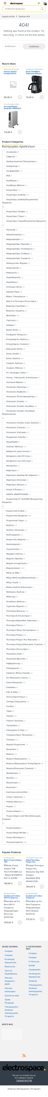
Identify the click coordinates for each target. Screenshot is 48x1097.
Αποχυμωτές (11, 272)
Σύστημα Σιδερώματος (16, 701)
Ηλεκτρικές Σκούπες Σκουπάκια (20, 406)
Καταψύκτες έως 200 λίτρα (18, 461)
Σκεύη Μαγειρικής (14, 682)
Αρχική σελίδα (8, 16)
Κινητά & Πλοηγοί (14, 489)
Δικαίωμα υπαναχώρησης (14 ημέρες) (24, 1089)
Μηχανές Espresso (14, 558)
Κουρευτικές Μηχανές (16, 539)
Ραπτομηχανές (12, 668)
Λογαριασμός (34, 969)
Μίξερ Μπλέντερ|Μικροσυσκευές (21, 578)
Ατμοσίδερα (11, 282)
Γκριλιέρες (11, 320)
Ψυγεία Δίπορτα (13, 811)
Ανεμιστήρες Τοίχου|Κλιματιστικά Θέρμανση (25, 221)
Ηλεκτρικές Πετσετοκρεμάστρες (20, 396)
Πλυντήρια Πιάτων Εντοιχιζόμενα (21, 630)
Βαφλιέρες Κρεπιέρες (16, 306)
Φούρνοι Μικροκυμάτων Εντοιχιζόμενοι (23, 763)
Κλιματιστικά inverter (15, 511)
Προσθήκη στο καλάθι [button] (17, 97)
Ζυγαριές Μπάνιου (14, 368)
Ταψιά (9, 711)
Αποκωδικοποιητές (14, 234)
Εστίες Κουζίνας (13, 358)
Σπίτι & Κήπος (12, 692)
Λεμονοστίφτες (13, 549)
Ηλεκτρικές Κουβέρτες (16, 392)
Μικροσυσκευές (13, 568)
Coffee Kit (10, 156)
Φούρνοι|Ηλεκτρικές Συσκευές (20, 768)
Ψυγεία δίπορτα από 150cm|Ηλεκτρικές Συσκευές (21, 817)
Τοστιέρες (10, 739)
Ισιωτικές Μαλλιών (14, 446)
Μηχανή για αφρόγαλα (16, 563)
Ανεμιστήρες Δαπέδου (16, 195)
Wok (8, 175)
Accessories (11, 152)
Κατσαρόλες (11, 465)
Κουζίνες (10, 525)
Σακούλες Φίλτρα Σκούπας (18, 673)
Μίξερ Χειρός (12, 582)
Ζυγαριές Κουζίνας (14, 363)
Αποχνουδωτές (12, 268)
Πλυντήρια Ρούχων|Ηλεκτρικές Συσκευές (24, 644)
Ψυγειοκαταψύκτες (14, 842)
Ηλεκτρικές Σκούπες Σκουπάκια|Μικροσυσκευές (18, 412)
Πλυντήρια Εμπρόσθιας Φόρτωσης (21, 620)
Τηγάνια (9, 716)
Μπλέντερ (10, 596)
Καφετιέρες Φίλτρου (15, 484)
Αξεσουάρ (10, 229)
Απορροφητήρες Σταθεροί (17, 253)
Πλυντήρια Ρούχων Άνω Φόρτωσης (21, 639)
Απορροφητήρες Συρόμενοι (18, 258)
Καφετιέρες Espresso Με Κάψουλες (22, 475)
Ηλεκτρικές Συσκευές (11, 69)
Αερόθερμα (11, 180)
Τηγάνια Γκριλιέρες (14, 720)
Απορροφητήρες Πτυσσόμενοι (19, 249)
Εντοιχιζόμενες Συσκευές (17, 344)
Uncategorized (12, 171)
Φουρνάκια (11, 749)
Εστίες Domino (12, 353)
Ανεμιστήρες (11, 190)
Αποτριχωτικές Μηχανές (17, 263)
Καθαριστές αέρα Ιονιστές (18, 451)
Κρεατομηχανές (13, 544)
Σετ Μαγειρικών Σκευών (17, 678)
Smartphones (12, 166)
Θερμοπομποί (12, 442)
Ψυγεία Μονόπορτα (14, 837)
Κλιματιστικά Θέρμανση (16, 515)
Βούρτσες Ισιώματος (15, 311)
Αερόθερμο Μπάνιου (15, 185)
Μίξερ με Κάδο (12, 573)
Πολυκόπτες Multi (14, 654)
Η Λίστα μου (34, 961)
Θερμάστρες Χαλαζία (15, 437)
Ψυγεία (9, 806)
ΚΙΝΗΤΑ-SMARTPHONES (17, 494)
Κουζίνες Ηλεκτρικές (15, 530)
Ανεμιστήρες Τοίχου (15, 216)
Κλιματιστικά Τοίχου (15, 520)
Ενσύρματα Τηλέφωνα (16, 334)
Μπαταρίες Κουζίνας (15, 592)
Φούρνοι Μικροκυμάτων (16, 759)
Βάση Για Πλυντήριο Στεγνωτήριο (21, 301)
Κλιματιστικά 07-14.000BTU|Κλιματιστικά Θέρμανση (22, 500)
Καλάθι (32, 965)
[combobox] (20, 9)
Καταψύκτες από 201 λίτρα (18, 456)
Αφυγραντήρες (13, 292)
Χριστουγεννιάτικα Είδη (16, 792)
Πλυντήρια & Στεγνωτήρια (17, 616)
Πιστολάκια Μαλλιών (15, 611)
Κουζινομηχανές (13, 535)
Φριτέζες (10, 778)
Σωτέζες (10, 706)
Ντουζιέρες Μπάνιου (15, 601)
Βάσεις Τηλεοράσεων (15, 296)
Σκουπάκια (10, 687)
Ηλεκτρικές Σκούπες (15, 401)
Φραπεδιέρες (12, 773)
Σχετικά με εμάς (12, 995)
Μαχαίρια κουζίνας (14, 554)
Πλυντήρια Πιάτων (14, 625)
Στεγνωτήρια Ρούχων (15, 697)
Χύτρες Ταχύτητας (14, 797)
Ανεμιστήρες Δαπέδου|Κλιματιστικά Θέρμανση (20, 201)
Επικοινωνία (10, 966)
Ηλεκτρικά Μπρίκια (14, 382)
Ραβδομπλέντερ (13, 663)
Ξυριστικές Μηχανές (15, 606)
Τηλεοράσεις (12, 725)
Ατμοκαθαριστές (13, 277)
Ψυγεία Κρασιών (13, 828)
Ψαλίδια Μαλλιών (14, 802)
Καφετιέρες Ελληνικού (16, 480)
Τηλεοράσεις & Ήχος (15, 730)
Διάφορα (10, 325)
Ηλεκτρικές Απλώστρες (16, 387)
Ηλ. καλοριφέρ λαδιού (11, 104)
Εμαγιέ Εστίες (12, 330)
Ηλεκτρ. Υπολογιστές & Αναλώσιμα (21, 377)
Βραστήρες (11, 315)
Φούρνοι (10, 754)
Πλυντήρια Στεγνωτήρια (17, 649)
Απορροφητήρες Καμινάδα (17, 244)
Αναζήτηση (42, 9)
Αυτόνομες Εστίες (14, 287)
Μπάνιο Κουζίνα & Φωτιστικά (18, 587)
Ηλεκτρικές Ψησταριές (16, 432)
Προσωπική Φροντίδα (15, 659)
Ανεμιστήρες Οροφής (15, 211)
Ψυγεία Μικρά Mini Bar (16, 832)
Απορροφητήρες (13, 239)
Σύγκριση (33, 981)
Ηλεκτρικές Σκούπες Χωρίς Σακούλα (22, 423)
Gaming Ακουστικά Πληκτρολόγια (20, 161)
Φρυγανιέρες (12, 782)
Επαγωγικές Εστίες (14, 349)
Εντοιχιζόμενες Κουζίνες (17, 339)
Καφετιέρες (30, 69)
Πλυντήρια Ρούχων (14, 635)
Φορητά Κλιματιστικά (15, 744)
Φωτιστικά (10, 787)
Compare (9, 951)
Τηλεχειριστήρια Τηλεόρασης (19, 735)
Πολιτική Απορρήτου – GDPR (10, 981)
